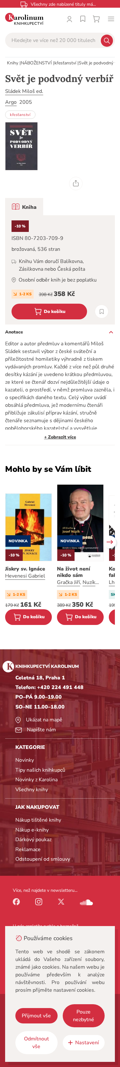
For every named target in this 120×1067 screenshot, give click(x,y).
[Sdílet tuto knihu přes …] (76, 183)
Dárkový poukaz (33, 839)
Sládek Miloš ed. (24, 91)
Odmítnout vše (36, 1042)
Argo (11, 102)
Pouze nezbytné (83, 1015)
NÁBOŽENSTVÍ (36, 63)
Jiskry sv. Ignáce (25, 569)
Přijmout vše (36, 1015)
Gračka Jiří (68, 582)
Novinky (24, 760)
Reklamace (28, 849)
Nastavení (87, 1042)
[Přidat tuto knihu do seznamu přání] (101, 311)
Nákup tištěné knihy (38, 820)
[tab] (24, 206)
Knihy (12, 63)
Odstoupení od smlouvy (42, 859)
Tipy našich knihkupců (40, 770)
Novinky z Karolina (36, 779)
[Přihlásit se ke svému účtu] (69, 18)
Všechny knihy (31, 789)
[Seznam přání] (82, 18)
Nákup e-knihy (32, 829)
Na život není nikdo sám (73, 572)
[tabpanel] (60, 269)
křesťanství (65, 63)
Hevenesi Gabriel (25, 575)
